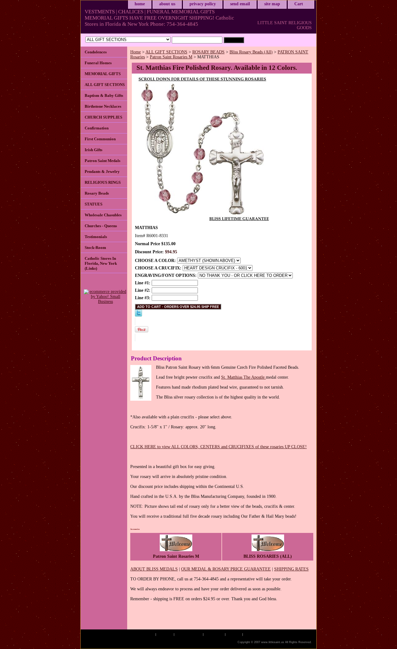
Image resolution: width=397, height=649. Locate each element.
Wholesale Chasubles (103, 215)
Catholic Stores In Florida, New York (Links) (101, 263)
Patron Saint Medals (102, 160)
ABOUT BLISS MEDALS (154, 569)
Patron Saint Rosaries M (171, 57)
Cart (298, 4)
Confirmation (97, 128)
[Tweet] (138, 315)
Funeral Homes (98, 63)
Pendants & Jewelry (102, 171)
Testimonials (96, 236)
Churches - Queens (101, 225)
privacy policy (203, 4)
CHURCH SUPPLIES (103, 117)
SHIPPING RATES (291, 569)
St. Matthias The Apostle (243, 377)
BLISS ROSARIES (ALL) (267, 556)
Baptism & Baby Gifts (104, 95)
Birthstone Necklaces (103, 106)
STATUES (93, 204)
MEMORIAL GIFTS (103, 73)
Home (135, 52)
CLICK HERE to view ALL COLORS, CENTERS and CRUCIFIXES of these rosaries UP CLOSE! (218, 446)
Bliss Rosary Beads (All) (251, 52)
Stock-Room (95, 247)
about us (167, 4)
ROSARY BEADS (208, 52)
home (140, 4)
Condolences (96, 52)
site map (272, 4)
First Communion (100, 139)
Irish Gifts (93, 149)
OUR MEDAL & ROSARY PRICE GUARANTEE (226, 569)
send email (240, 4)
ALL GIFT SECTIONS (166, 52)
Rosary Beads (97, 193)
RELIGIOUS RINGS (103, 182)
